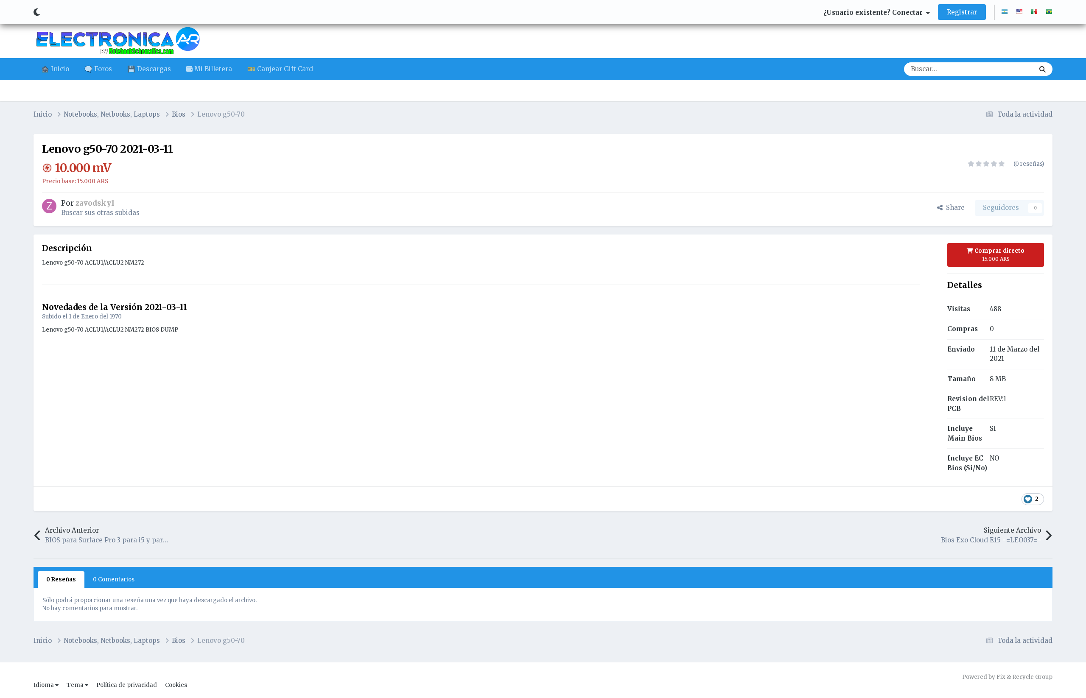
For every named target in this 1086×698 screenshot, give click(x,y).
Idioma (44, 685)
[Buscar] (1042, 69)
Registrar (962, 12)
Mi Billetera (212, 69)
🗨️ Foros (98, 69)
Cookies (176, 685)
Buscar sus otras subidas (100, 213)
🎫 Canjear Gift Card (280, 69)
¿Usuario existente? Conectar (874, 12)
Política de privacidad (126, 685)
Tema (76, 685)
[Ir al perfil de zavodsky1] (49, 206)
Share (954, 208)
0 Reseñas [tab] (61, 579)
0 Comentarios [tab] (113, 579)
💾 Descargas (149, 69)
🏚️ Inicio (55, 69)
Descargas (1007, 69)
